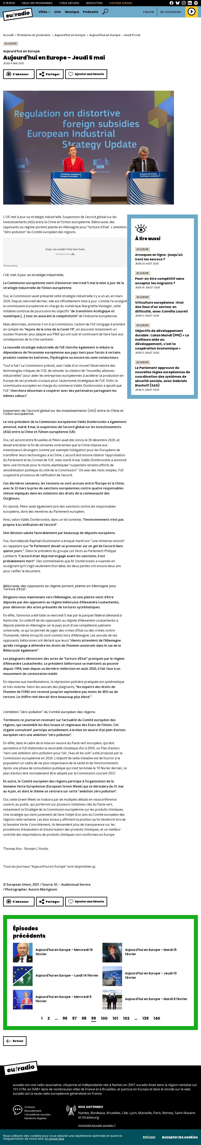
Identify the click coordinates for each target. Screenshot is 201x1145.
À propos (9, 3)
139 (145, 1018)
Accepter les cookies (180, 1137)
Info (57, 12)
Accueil (8, 35)
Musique (72, 12)
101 (115, 1018)
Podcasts (90, 12)
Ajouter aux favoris (89, 74)
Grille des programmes (37, 3)
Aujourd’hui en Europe (69, 35)
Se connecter (170, 12)
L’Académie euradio (38, 1114)
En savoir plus (54, 1138)
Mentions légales (36, 1118)
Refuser (149, 1137)
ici (93, 866)
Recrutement (33, 1111)
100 (104, 1018)
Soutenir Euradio (121, 3)
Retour (18, 1041)
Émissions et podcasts (33, 35)
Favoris (148, 12)
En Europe (11, 43)
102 (126, 1018)
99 (93, 1018)
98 (84, 1018)
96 (65, 1018)
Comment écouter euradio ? (97, 1125)
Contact (30, 1107)
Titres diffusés (69, 3)
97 (74, 1018)
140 (156, 1018)
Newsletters (94, 3)
